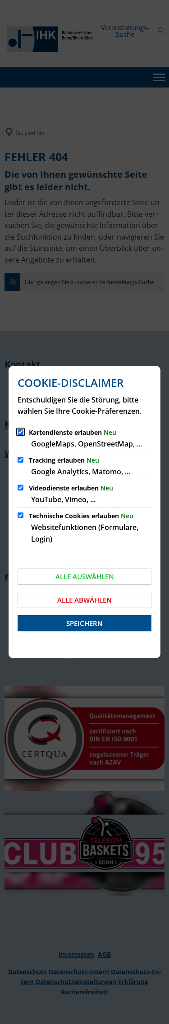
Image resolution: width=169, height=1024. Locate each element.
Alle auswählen (84, 576)
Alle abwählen (84, 599)
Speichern (84, 623)
